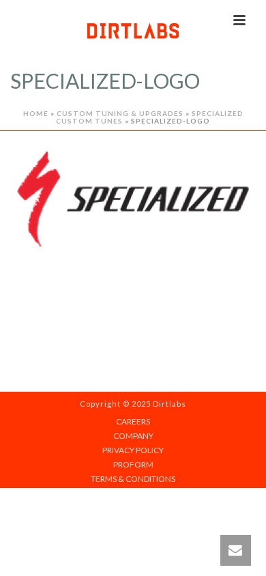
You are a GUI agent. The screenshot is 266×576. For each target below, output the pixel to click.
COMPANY (133, 436)
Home (35, 113)
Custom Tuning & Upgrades (120, 113)
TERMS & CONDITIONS (133, 479)
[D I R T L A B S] (133, 30)
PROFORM (133, 464)
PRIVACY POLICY (133, 450)
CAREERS (133, 421)
